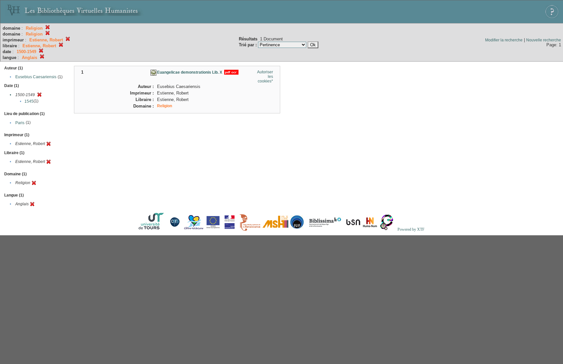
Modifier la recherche (504, 40)
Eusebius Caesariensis (35, 77)
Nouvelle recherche (543, 40)
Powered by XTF (411, 229)
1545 (29, 101)
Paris (19, 123)
